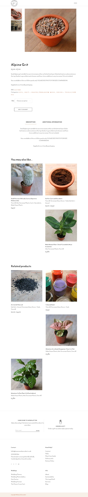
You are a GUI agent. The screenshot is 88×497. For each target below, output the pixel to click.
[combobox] (23, 101)
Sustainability (49, 477)
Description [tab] (30, 122)
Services (47, 482)
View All (13, 203)
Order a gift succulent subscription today (60, 429)
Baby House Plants (17, 205)
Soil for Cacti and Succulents (53, 199)
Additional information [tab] (52, 122)
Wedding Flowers (16, 474)
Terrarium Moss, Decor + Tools (55, 92)
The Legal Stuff (50, 479)
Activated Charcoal (17, 305)
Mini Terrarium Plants (22, 203)
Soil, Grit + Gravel (28, 92)
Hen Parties (14, 479)
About (47, 474)
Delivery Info (49, 458)
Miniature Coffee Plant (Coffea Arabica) (23, 393)
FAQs (47, 454)
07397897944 (15, 454)
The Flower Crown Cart (18, 484)
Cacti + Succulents (35, 203)
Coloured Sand (50, 305)
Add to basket (23, 109)
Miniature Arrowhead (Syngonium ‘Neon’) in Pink (60, 349)
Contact (48, 451)
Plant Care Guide (50, 456)
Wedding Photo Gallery (18, 477)
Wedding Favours (16, 482)
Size (13, 101)
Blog (46, 484)
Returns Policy (49, 461)
